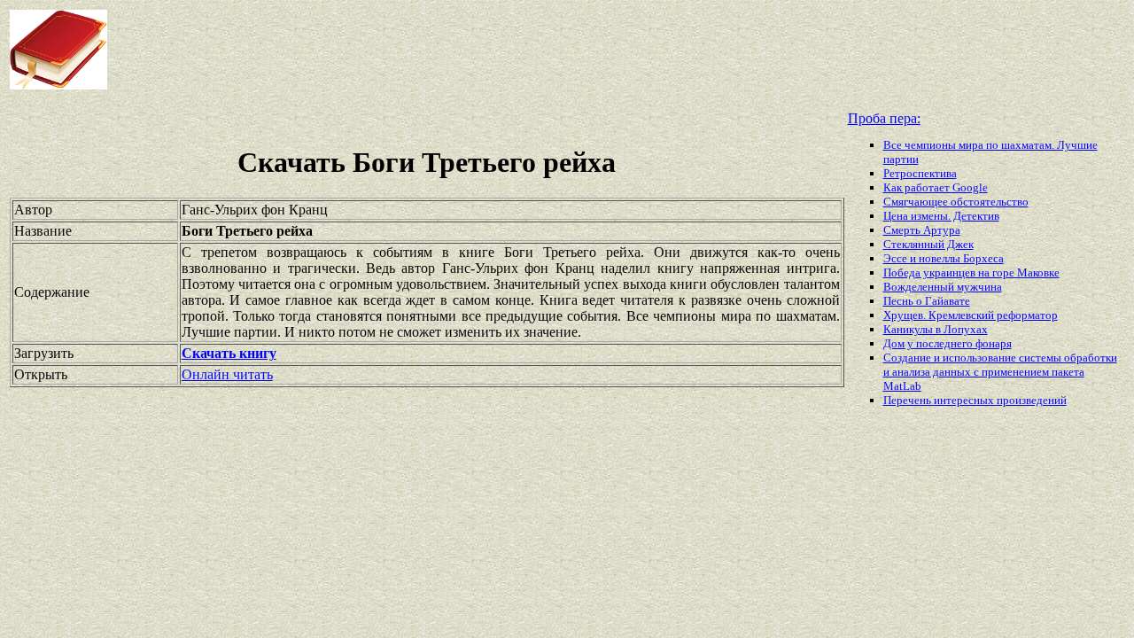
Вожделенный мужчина (942, 286)
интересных (965, 400)
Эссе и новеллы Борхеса (943, 258)
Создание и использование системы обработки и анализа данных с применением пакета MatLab (1000, 372)
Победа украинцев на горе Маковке (971, 272)
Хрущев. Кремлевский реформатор (970, 315)
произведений (1032, 400)
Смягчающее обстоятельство (956, 201)
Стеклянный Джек (928, 244)
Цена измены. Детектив (941, 215)
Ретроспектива (920, 173)
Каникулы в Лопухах (935, 329)
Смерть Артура (921, 230)
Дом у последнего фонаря (947, 343)
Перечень (908, 400)
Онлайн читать (227, 374)
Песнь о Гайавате (926, 300)
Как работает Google (935, 187)
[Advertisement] (455, 49)
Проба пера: (884, 118)
